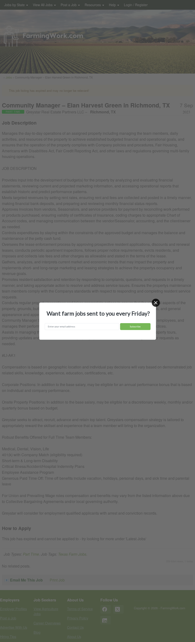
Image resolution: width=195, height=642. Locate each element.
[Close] (156, 303)
